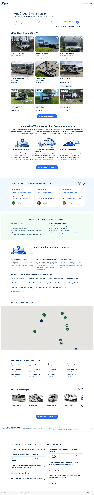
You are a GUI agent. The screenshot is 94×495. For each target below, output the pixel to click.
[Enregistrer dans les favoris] (32, 38)
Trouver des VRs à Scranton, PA (47, 167)
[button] (25, 22)
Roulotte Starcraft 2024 (44, 192)
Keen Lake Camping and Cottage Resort (66, 283)
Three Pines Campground (19, 283)
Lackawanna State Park (18, 278)
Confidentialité (29, 493)
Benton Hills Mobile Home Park (36, 278)
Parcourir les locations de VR (47, 116)
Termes (23, 493)
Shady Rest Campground (59, 287)
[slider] (41, 55)
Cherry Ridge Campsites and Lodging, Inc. (40, 283)
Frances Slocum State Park (55, 278)
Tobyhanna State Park (72, 278)
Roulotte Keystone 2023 (70, 192)
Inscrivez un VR (88, 3)
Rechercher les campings (17, 291)
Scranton (78, 26)
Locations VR (56, 26)
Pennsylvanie (71, 26)
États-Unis (63, 26)
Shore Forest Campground (42, 287)
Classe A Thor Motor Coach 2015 (21, 192)
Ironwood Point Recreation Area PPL (22, 287)
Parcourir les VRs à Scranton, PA (47, 416)
